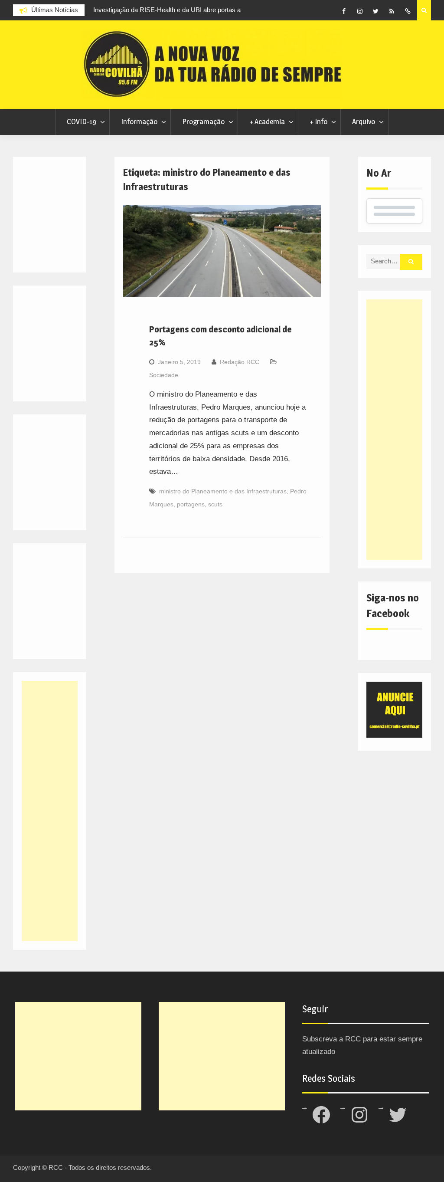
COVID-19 (81, 121)
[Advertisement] (394, 429)
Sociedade (163, 374)
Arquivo (363, 121)
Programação (203, 121)
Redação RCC (239, 361)
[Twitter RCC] (376, 11)
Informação (139, 121)
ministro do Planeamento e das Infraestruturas (223, 491)
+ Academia (267, 121)
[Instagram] (360, 11)
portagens (191, 504)
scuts (215, 504)
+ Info (318, 121)
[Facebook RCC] (344, 11)
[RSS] (392, 11)
